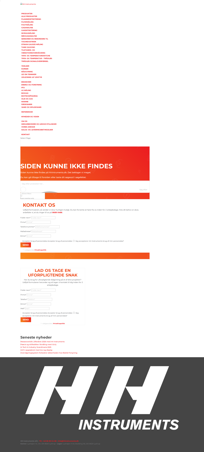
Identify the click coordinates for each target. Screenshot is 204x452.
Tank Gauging (28, 47)
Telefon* (24, 299)
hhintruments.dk (58, 172)
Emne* (23, 236)
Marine (24, 102)
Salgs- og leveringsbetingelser (84, 446)
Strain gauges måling (32, 44)
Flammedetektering (31, 19)
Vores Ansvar (28, 127)
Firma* (23, 222)
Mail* (23, 308)
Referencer (27, 112)
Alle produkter (29, 16)
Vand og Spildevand (31, 107)
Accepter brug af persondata (34, 241)
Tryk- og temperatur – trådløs (36, 58)
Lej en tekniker (28, 74)
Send (26, 245)
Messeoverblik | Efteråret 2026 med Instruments (42, 342)
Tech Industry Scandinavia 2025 (35, 347)
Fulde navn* (25, 218)
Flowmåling (27, 22)
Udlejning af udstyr (31, 77)
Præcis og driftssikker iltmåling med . (38, 344)
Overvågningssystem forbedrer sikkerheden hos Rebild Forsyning (48, 353)
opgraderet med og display (36, 350)
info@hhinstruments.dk (68, 441)
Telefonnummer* (27, 227)
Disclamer (52, 446)
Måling (26, 90)
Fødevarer (26, 104)
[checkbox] (32, 197)
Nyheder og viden (30, 117)
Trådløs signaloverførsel (34, 61)
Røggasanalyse (29, 36)
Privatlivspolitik (59, 323)
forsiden (46, 177)
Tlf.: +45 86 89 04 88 (47, 441)
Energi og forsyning (31, 85)
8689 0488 (57, 212)
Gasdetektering (29, 30)
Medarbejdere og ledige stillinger (38, 124)
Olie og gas (27, 99)
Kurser (24, 69)
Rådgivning (27, 72)
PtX (23, 88)
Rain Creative (36, 450)
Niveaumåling (28, 33)
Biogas (24, 93)
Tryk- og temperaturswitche (35, 56)
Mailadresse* (25, 231)
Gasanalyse (27, 28)
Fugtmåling (27, 25)
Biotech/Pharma (29, 96)
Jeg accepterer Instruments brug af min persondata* (99, 241)
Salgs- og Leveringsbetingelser (37, 130)
